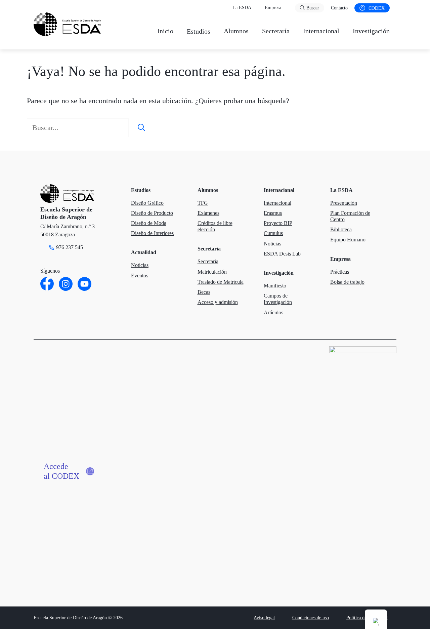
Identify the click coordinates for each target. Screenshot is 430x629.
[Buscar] (141, 127)
